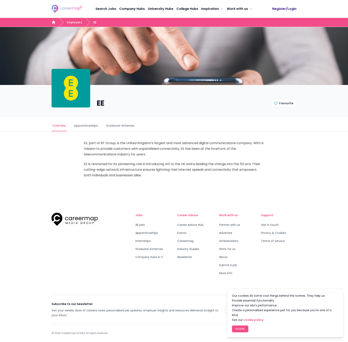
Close (240, 329)
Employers (74, 22)
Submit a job (228, 265)
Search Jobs (105, 8)
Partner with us (229, 225)
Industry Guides (188, 249)
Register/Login (284, 8)
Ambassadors (228, 241)
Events (181, 233)
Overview (59, 126)
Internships (143, 241)
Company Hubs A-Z (149, 257)
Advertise (225, 233)
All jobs (140, 225)
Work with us (237, 8)
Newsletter (184, 257)
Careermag (185, 241)
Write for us (227, 249)
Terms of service (273, 241)
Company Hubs (132, 8)
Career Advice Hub (190, 225)
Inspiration (210, 8)
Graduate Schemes (120, 126)
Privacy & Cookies (273, 233)
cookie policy (253, 320)
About (223, 257)
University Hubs (160, 8)
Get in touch (270, 225)
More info (225, 273)
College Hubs (187, 8)
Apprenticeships (86, 126)
